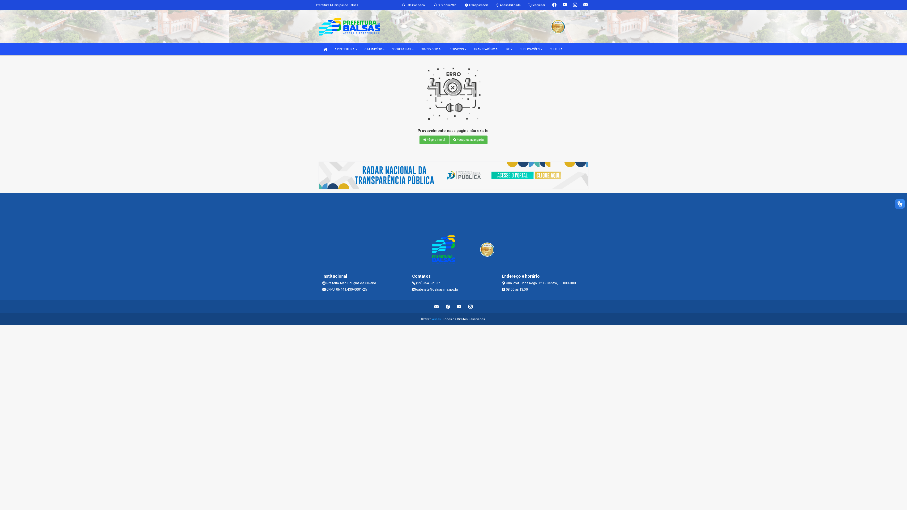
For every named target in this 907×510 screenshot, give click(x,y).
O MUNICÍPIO (373, 49)
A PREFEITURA (344, 49)
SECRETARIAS (402, 49)
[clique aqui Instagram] (470, 307)
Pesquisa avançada (470, 139)
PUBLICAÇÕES (530, 49)
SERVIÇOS (457, 49)
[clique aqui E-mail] (436, 307)
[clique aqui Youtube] (459, 307)
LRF (508, 49)
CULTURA (556, 49)
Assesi (437, 319)
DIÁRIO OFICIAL (431, 49)
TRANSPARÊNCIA (486, 49)
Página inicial (435, 139)
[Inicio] (325, 49)
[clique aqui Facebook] (448, 307)
